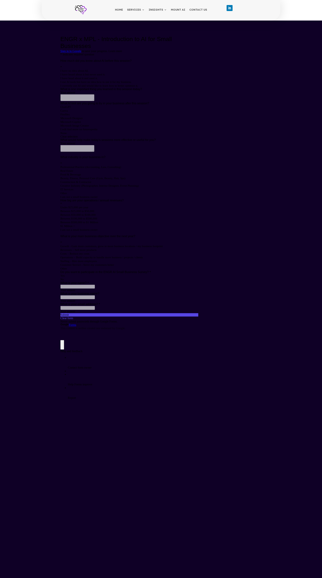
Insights (156, 9)
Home (119, 9)
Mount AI (178, 9)
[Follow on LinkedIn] (230, 8)
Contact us (198, 9)
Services (134, 9)
